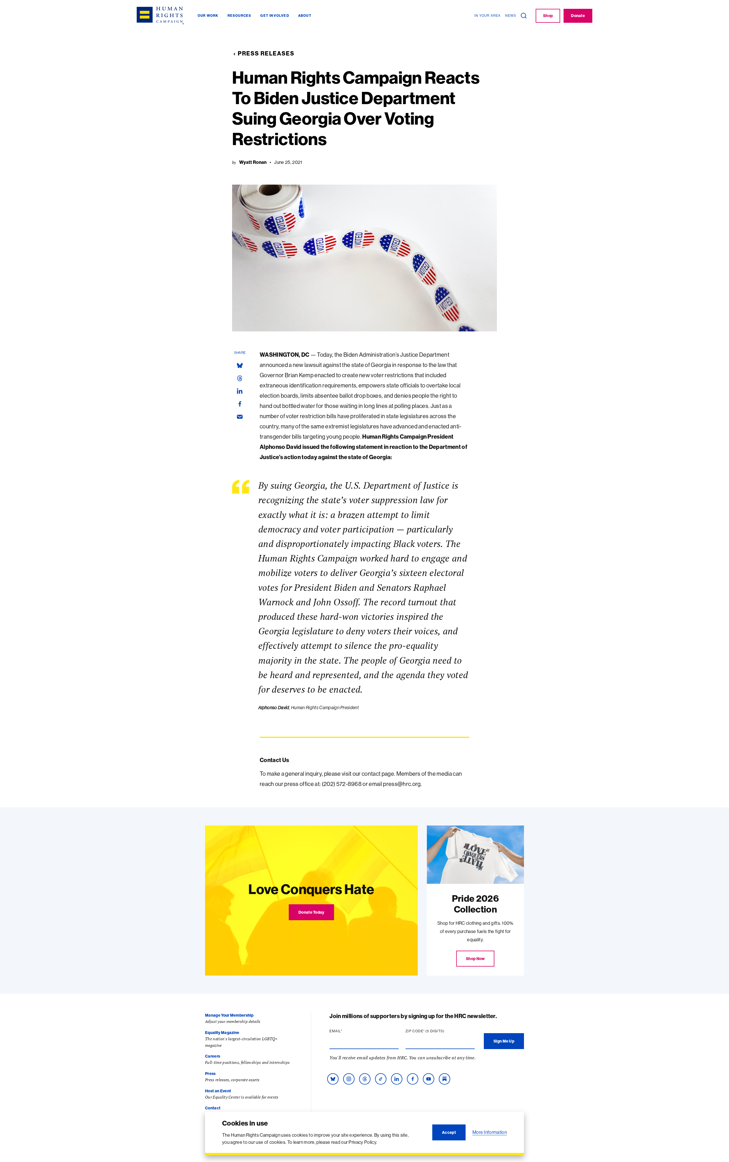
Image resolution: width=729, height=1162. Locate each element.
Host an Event (218, 1090)
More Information (489, 1132)
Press (210, 1073)
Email (346, 1031)
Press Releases (266, 53)
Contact (212, 1108)
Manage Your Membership (229, 1015)
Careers (212, 1056)
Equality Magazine (222, 1032)
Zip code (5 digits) (436, 1031)
